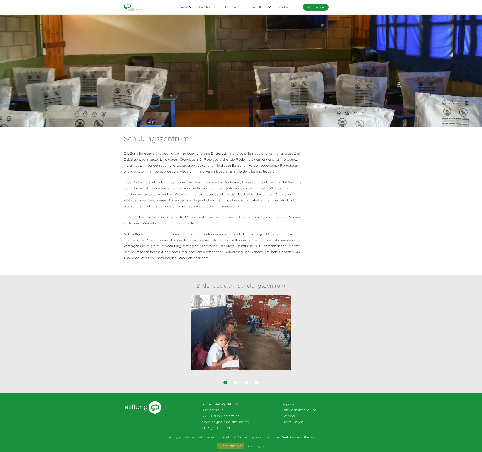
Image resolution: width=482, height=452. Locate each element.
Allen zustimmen (230, 446)
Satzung (288, 416)
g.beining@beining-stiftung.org (225, 422)
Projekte (181, 7)
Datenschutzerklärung (299, 410)
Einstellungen (292, 422)
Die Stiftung (258, 7)
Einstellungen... (255, 446)
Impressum (290, 404)
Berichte (205, 7)
